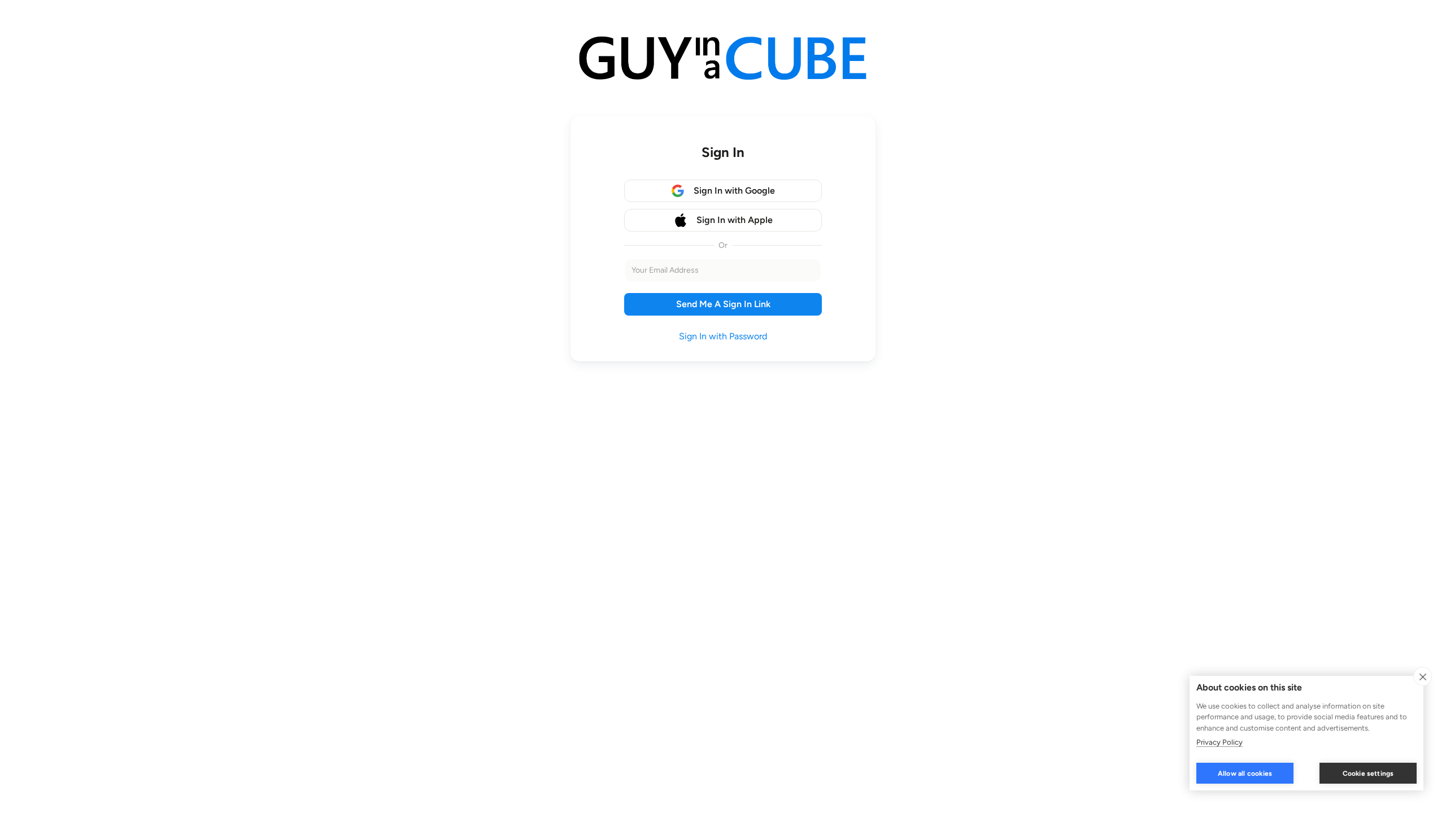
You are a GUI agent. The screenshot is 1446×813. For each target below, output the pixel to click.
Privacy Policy (1219, 742)
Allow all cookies (1245, 773)
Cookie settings (1368, 773)
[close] (1422, 676)
